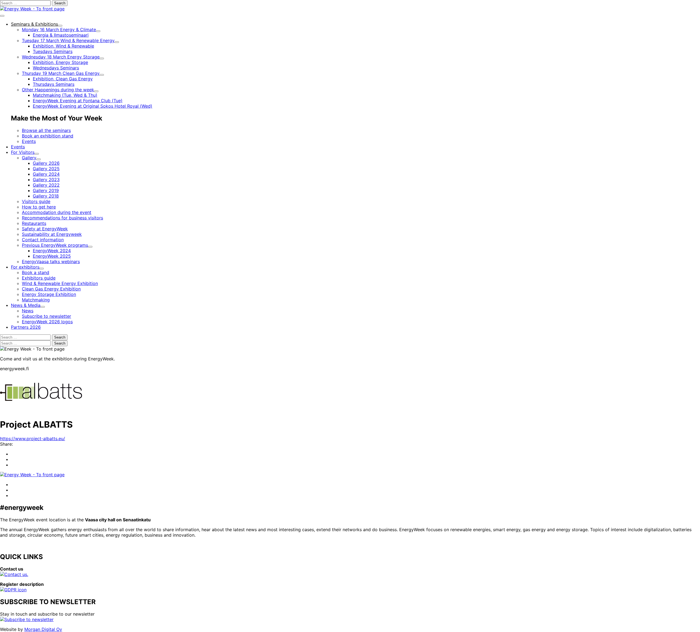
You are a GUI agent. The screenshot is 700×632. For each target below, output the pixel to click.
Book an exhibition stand (47, 136)
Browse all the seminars (46, 130)
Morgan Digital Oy (43, 629)
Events (29, 141)
